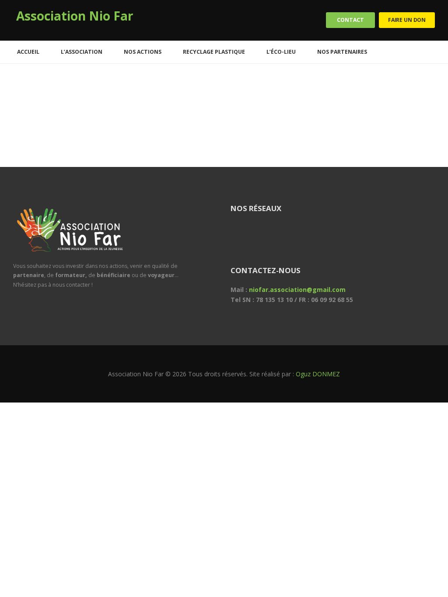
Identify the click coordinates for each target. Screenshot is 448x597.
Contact (350, 20)
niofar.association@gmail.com (297, 289)
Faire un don (407, 20)
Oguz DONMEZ (318, 374)
